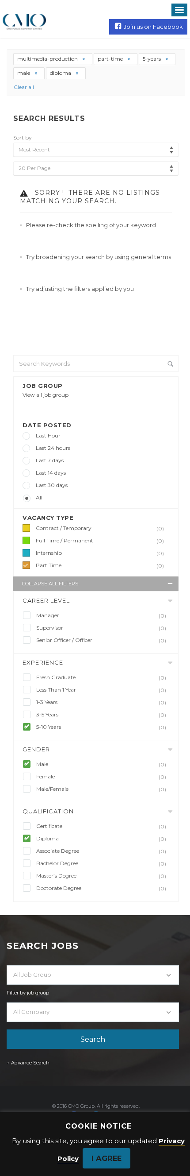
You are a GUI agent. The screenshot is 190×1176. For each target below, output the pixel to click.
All (39, 497)
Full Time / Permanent (100, 540)
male (24, 73)
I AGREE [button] (106, 1158)
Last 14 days (51, 472)
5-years (152, 58)
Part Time (100, 565)
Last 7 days (50, 460)
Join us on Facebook (153, 26)
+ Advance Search (28, 1063)
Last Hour (48, 435)
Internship (100, 553)
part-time (111, 58)
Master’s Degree (101, 875)
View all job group (45, 394)
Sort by (22, 137)
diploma (61, 73)
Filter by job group (28, 993)
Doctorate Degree (101, 888)
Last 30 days (52, 485)
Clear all (24, 87)
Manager (101, 615)
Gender (36, 749)
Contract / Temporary (100, 528)
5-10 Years (101, 727)
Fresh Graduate (101, 677)
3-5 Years (101, 714)
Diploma (101, 838)
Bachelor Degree (101, 863)
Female (101, 776)
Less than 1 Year (101, 689)
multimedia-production (48, 58)
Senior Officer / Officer (101, 640)
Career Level (46, 600)
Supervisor (101, 627)
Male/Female (101, 789)
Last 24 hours (53, 448)
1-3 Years (101, 702)
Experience (43, 662)
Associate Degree (101, 851)
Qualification (48, 811)
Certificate (101, 826)
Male (101, 764)
